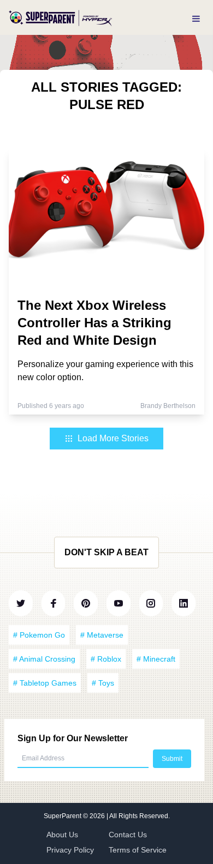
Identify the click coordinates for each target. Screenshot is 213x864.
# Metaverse (101, 635)
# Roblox (106, 659)
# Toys (103, 683)
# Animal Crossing (44, 659)
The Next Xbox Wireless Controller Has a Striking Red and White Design (94, 322)
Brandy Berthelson (168, 406)
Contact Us (128, 834)
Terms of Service (138, 849)
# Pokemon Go (39, 635)
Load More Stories (113, 438)
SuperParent (63, 816)
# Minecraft (156, 659)
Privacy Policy (70, 849)
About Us (62, 834)
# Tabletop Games (44, 683)
